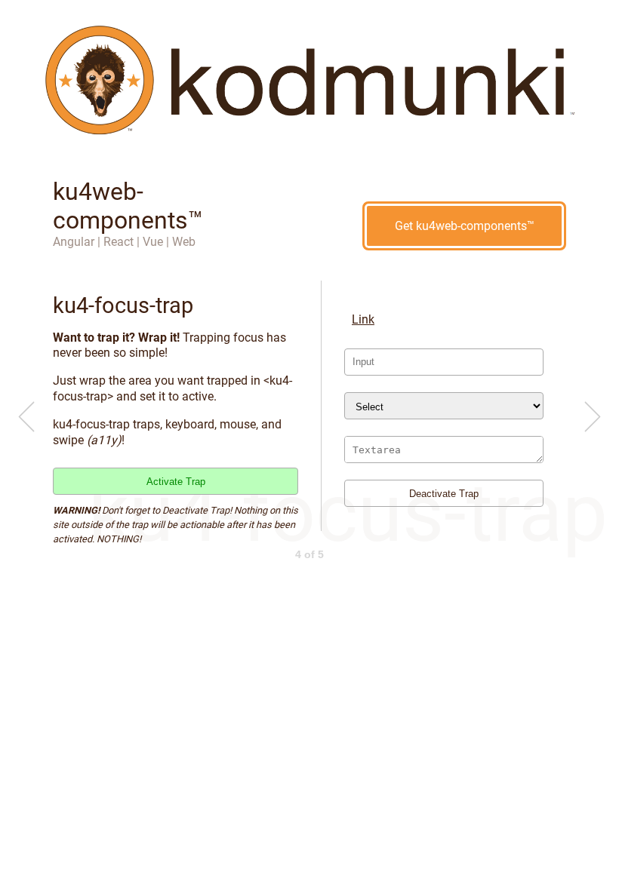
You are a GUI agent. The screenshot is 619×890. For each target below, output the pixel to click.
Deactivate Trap (444, 493)
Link (363, 319)
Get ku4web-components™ (464, 226)
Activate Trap (175, 481)
